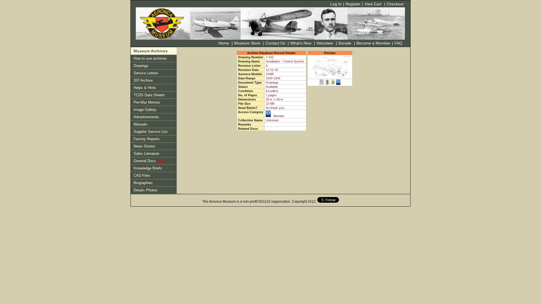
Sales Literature (146, 153)
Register (352, 4)
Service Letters (146, 73)
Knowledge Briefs (148, 168)
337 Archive (143, 80)
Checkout (395, 4)
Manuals (140, 124)
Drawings (141, 66)
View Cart (373, 4)
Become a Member (373, 43)
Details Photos (146, 190)
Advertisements (146, 117)
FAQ (398, 43)
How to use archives (150, 58)
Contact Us (275, 43)
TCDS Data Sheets (149, 95)
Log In (336, 4)
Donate (344, 43)
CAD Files (142, 175)
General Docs (149, 161)
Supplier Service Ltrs (151, 131)
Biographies (143, 183)
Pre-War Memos (147, 102)
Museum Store (247, 43)
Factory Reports (147, 139)
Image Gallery (145, 110)
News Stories (144, 146)
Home (223, 43)
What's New (300, 43)
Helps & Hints (145, 88)
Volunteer (324, 43)
